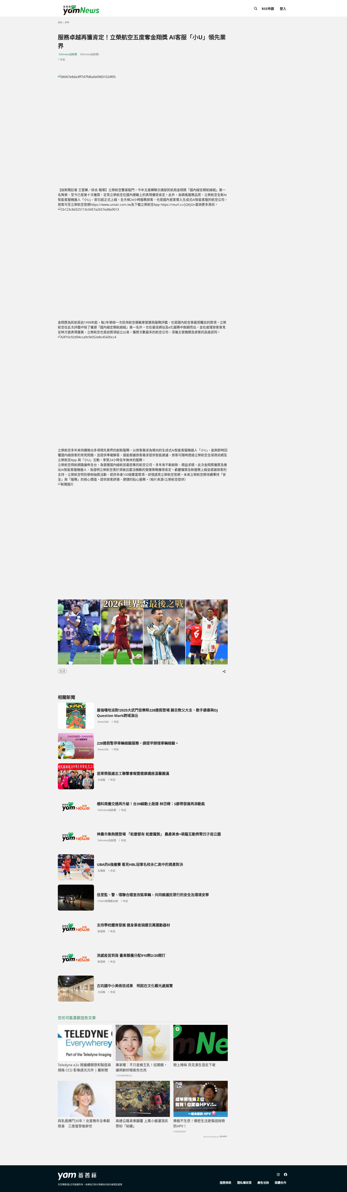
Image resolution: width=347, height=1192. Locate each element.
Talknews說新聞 (68, 54)
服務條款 (225, 1183)
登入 (283, 8)
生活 (62, 671)
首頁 (60, 22)
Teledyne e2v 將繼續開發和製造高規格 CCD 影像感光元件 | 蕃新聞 (84, 1068)
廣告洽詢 (263, 1183)
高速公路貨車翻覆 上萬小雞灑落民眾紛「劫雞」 (142, 1123)
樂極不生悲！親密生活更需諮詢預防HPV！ (199, 1123)
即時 (67, 22)
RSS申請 (268, 8)
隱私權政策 (244, 1183)
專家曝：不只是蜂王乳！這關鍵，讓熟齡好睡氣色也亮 (141, 1068)
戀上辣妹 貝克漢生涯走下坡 (194, 1065)
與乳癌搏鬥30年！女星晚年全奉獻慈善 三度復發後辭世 (84, 1123)
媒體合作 (280, 1183)
